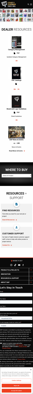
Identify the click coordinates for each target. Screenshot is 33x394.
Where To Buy (16, 261)
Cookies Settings (16, 380)
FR (18, 89)
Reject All (16, 385)
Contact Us (6, 245)
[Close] (31, 370)
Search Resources (8, 220)
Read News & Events (16, 151)
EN (16, 61)
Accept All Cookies (16, 390)
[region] (16, 380)
